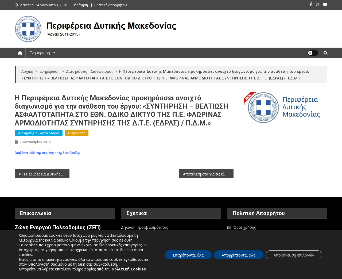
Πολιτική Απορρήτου (110, 5)
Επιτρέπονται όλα (188, 255)
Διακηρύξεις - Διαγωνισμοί (38, 133)
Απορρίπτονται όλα (238, 255)
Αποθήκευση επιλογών (294, 255)
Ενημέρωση (40, 53)
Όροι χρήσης (244, 227)
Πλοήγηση (80, 5)
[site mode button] (313, 53)
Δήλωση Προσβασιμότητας (144, 227)
